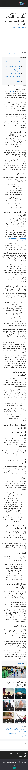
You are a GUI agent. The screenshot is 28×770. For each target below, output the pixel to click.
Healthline (20, 663)
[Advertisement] (14, 40)
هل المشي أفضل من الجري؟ (12, 66)
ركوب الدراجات (11, 91)
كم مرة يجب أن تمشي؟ (14, 73)
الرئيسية (23, 27)
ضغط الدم (23, 238)
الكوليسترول (12, 238)
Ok (14, 767)
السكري (24, 240)
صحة (19, 27)
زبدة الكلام (17, 81)
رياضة (14, 27)
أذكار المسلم (22, 756)
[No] (26, 764)
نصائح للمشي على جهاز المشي (12, 79)
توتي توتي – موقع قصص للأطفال (17, 753)
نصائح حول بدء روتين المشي (12, 76)
